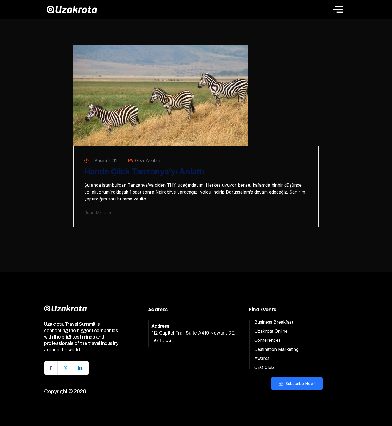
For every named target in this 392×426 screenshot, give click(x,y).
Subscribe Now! (300, 383)
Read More (96, 212)
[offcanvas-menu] (338, 9)
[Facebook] (51, 368)
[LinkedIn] (80, 368)
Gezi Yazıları (147, 160)
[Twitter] (65, 368)
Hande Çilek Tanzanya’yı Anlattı (144, 171)
